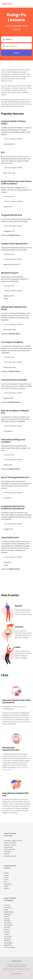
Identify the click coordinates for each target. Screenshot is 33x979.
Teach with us (16, 974)
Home (6, 880)
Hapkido (7, 932)
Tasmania (7, 852)
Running (7, 905)
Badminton (8, 945)
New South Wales (10, 843)
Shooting (7, 921)
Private (6, 873)
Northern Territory (10, 845)
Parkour (6, 916)
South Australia (9, 849)
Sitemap (23, 966)
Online (6, 877)
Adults (6, 886)
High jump (7, 938)
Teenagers (8, 884)
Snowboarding (9, 947)
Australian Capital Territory (13, 841)
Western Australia (10, 856)
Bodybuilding (8, 912)
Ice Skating (8, 923)
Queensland (8, 847)
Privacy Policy (20, 965)
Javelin (6, 934)
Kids (5, 882)
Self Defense (8, 925)
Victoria (6, 854)
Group (6, 875)
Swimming (7, 907)
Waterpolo (8, 914)
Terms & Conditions (13, 966)
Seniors (6, 888)
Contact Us (11, 965)
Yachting (7, 941)
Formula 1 (7, 927)
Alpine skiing (8, 943)
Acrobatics (8, 936)
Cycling (6, 919)
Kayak (6, 910)
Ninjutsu (6, 930)
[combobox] (16, 39)
